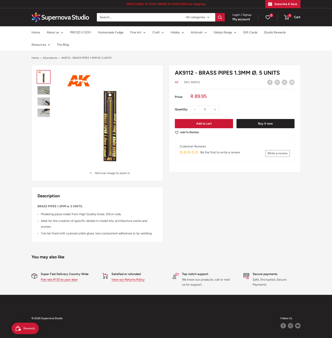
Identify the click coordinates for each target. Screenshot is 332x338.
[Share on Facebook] (270, 82)
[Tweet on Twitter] (284, 82)
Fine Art (135, 32)
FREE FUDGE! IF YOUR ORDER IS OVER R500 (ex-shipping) (166, 4)
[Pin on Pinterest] (277, 82)
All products (50, 58)
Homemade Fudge (111, 32)
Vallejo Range (222, 32)
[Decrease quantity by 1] (195, 110)
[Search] (220, 17)
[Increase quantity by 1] (215, 110)
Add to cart (204, 124)
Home (36, 32)
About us (53, 32)
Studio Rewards (275, 32)
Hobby (175, 32)
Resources (39, 44)
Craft (156, 32)
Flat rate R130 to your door (59, 279)
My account (241, 19)
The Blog (63, 44)
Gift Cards (250, 32)
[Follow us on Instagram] (290, 325)
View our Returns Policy (128, 279)
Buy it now (265, 124)
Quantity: (181, 109)
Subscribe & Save (285, 4)
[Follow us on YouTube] (297, 325)
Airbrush (197, 32)
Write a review (277, 153)
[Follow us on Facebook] (283, 325)
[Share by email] (292, 82)
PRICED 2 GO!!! (80, 32)
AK (176, 82)
